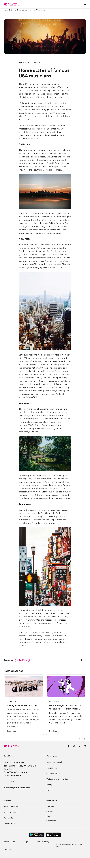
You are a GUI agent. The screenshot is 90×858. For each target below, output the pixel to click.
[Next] (84, 739)
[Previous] (80, 739)
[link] (6, 10)
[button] (22, 660)
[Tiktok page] (80, 746)
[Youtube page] (85, 746)
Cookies (7, 850)
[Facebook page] (68, 746)
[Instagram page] (74, 746)
